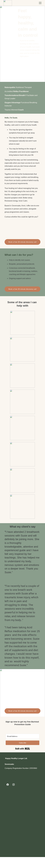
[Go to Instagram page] (13, 784)
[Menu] (40, 3)
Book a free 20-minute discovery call (22, 242)
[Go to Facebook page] (8, 784)
